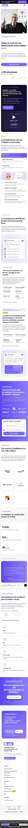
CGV (19, 809)
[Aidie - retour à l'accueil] (5, 5)
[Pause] (18, 585)
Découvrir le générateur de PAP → (10, 345)
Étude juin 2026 (9, 791)
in (5, 762)
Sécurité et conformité (9, 777)
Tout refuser (14, 824)
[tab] (14, 155)
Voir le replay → (22, 1)
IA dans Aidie (7, 775)
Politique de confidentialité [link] (14, 826)
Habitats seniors (8, 788)
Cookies (21, 811)
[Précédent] (22, 585)
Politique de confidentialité (11, 811)
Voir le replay (8, 107)
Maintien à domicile (8, 786)
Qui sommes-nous (8, 800)
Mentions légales (12, 809)
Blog (5, 784)
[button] (25, 5)
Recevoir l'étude (14, 433)
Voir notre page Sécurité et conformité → (11, 620)
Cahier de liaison (8, 768)
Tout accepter (5, 824)
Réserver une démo (14, 64)
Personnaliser (23, 824)
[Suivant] (25, 585)
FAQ (5, 793)
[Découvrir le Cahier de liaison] (14, 269)
